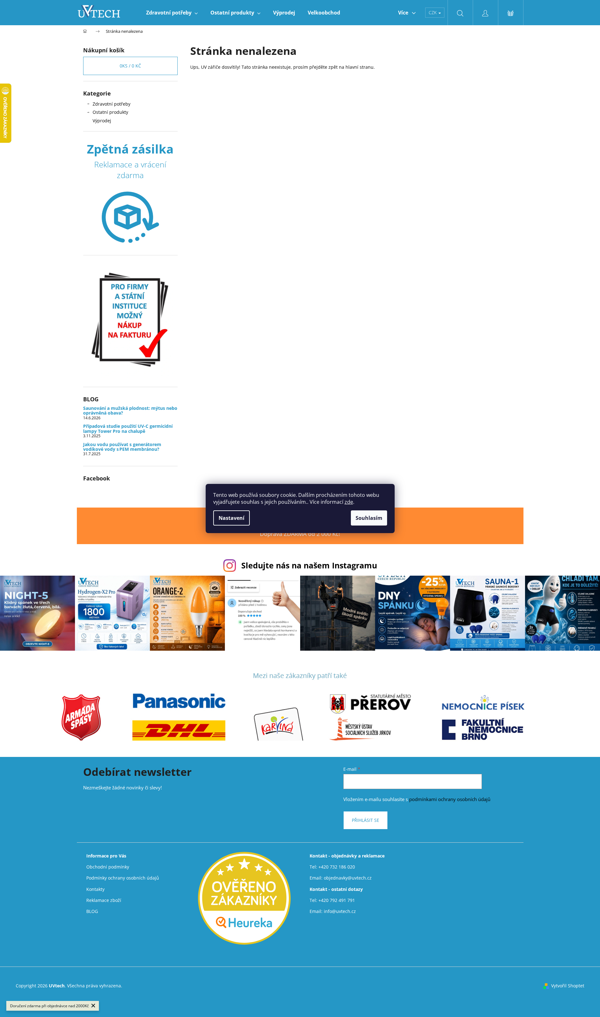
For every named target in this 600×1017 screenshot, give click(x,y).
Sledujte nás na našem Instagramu (309, 565)
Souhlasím (369, 517)
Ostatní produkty (110, 112)
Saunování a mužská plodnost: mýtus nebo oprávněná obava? (130, 411)
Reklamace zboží (103, 900)
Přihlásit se (365, 820)
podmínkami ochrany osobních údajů (449, 799)
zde (349, 501)
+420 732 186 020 (336, 867)
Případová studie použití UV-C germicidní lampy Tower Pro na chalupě (128, 428)
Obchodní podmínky (107, 867)
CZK (433, 12)
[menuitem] (172, 12)
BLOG (92, 911)
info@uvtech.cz (340, 911)
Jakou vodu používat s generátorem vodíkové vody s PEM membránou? (122, 447)
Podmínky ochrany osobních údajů (122, 878)
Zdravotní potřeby (111, 104)
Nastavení (231, 517)
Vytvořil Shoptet (567, 986)
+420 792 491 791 (336, 900)
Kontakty (95, 889)
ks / (130, 66)
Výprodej (102, 121)
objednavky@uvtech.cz (348, 878)
